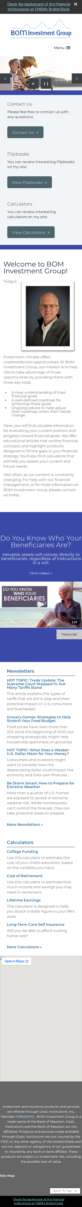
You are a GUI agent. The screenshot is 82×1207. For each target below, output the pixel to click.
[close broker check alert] (75, 4)
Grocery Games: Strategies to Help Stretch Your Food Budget (39, 719)
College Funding (22, 851)
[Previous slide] (5, 78)
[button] (62, 48)
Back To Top (63, 1190)
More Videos (41, 573)
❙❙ (46, 84)
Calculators (20, 842)
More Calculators (24, 947)
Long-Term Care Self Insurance (35, 924)
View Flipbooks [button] (27, 182)
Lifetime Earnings (24, 900)
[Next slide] (77, 78)
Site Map (7, 1176)
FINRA (20, 1117)
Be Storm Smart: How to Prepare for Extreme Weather (40, 785)
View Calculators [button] (28, 232)
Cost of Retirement (25, 876)
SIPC (30, 1117)
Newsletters (20, 671)
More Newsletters (25, 824)
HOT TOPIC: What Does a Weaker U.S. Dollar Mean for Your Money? (38, 752)
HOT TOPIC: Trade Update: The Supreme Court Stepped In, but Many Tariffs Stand (36, 684)
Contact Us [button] (23, 132)
